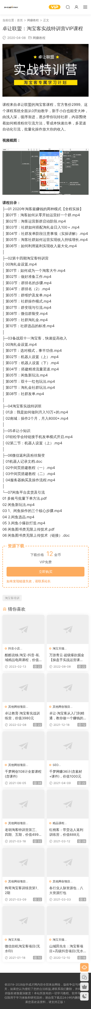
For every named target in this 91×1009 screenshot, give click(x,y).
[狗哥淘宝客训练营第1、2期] (23, 862)
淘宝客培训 (12, 598)
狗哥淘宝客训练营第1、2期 (23, 890)
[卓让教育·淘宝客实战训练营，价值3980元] (23, 687)
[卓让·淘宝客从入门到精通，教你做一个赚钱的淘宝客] (68, 687)
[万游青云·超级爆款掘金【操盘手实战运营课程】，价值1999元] (68, 629)
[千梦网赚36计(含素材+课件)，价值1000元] (68, 745)
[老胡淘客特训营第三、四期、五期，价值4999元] (23, 804)
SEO (55, 765)
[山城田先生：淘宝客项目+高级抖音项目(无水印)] (68, 920)
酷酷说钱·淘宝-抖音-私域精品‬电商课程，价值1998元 (23, 657)
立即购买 (45, 571)
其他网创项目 (17, 706)
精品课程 (58, 823)
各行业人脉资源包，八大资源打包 (66, 890)
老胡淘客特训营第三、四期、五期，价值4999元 (23, 832)
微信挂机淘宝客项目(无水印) (22, 948)
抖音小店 (14, 648)
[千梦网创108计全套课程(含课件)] (23, 745)
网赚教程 (39, 38)
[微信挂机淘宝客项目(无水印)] (23, 920)
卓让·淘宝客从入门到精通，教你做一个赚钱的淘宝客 (66, 716)
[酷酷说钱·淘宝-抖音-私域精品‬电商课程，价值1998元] (23, 629)
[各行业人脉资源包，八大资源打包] (68, 862)
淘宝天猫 (58, 648)
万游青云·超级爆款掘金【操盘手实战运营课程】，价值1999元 (66, 657)
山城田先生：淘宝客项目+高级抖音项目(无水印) (66, 948)
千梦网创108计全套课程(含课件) (23, 773)
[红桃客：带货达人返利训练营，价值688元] (68, 804)
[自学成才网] (11, 7)
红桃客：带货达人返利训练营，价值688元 (66, 832)
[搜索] (68, 7)
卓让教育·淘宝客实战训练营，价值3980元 (22, 715)
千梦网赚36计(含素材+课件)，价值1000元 (65, 773)
